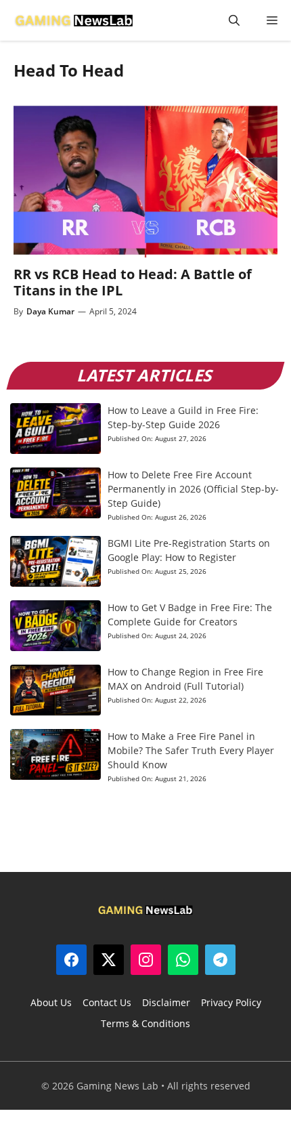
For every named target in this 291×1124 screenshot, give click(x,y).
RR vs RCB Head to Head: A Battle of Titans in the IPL (133, 282)
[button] (234, 20)
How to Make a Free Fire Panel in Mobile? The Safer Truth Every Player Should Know (191, 750)
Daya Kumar (50, 311)
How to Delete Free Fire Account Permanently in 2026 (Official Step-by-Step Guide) (193, 488)
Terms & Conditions (145, 1023)
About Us (51, 1002)
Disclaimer (166, 1002)
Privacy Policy (231, 1002)
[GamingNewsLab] (74, 20)
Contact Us (107, 1002)
